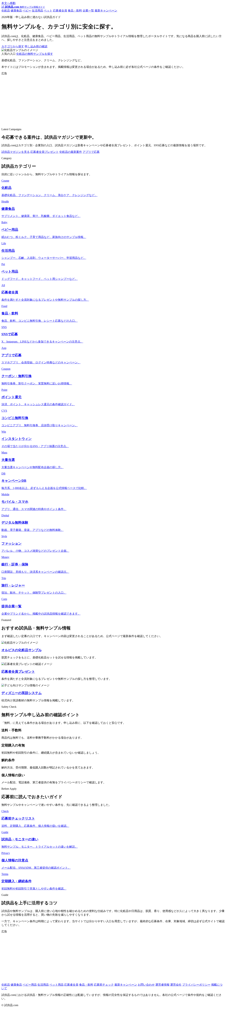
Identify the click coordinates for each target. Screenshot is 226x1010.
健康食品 (16, 10)
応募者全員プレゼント (44, 151)
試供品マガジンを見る (15, 151)
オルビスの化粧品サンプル (21, 650)
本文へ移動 (8, 3)
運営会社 (176, 984)
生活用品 (37, 10)
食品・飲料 (75, 10)
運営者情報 (162, 984)
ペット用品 (56, 984)
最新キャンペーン (106, 10)
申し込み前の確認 (36, 46)
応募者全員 (60, 10)
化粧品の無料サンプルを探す (34, 53)
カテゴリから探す (12, 46)
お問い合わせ (146, 984)
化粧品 (5, 10)
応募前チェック (104, 984)
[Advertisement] (107, 100)
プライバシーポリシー (196, 984)
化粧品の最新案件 (70, 151)
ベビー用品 (30, 984)
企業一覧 (88, 10)
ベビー (27, 10)
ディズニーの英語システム (21, 693)
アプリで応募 (91, 151)
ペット (48, 10)
